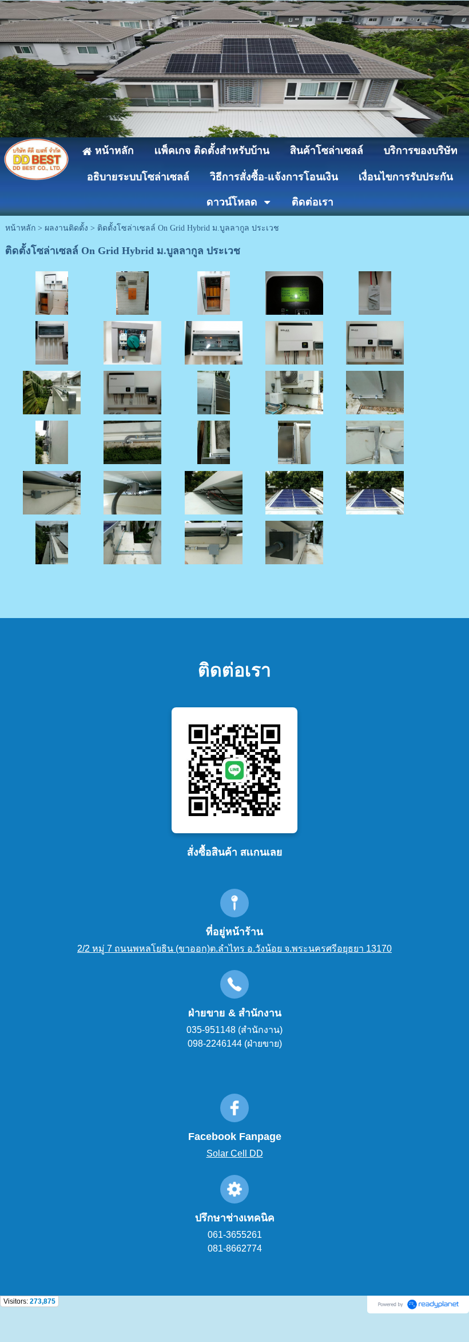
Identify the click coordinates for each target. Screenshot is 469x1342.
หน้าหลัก (20, 228)
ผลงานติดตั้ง (66, 228)
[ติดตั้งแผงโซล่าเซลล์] (294, 491)
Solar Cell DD (234, 1153)
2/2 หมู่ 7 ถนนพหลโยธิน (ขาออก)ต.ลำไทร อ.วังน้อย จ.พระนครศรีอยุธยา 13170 (234, 948)
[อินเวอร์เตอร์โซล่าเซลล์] (294, 291)
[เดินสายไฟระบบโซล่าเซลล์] (375, 291)
